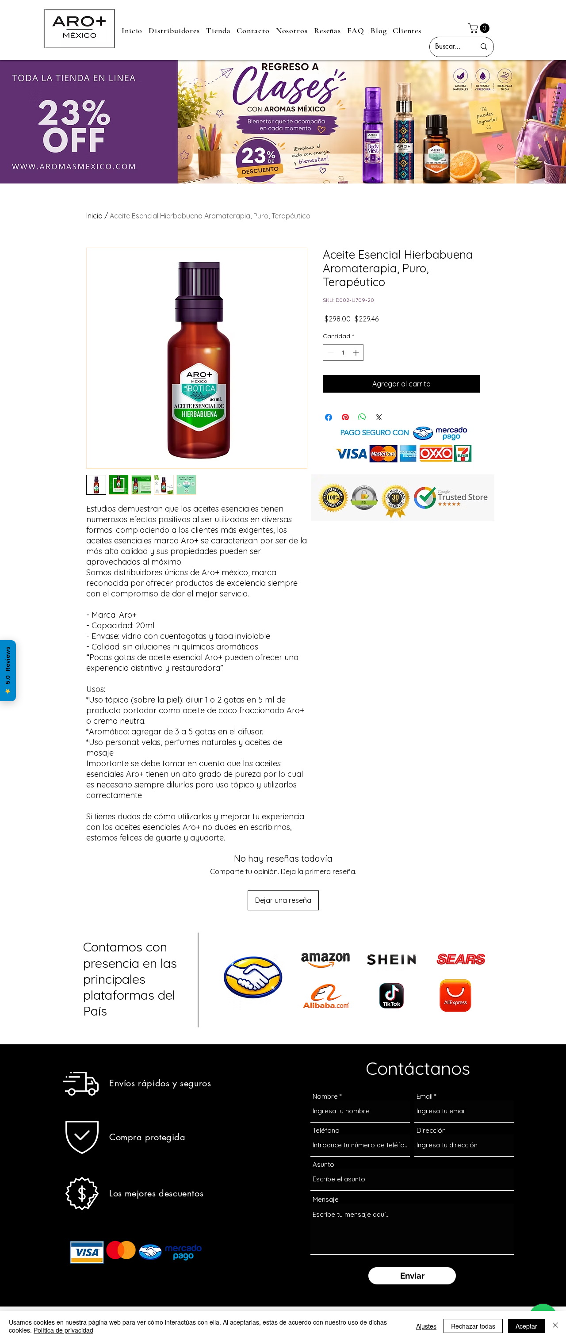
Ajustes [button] (426, 1326)
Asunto (323, 1164)
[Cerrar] (555, 1326)
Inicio (94, 215)
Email (424, 1096)
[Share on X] (379, 417)
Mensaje (326, 1199)
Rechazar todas (473, 1326)
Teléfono (326, 1130)
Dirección (431, 1130)
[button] (480, 28)
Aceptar (526, 1326)
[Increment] (356, 352)
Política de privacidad (63, 1330)
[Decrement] (329, 352)
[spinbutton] (343, 352)
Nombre (325, 1096)
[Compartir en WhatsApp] (362, 417)
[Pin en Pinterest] (345, 417)
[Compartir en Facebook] (328, 417)
